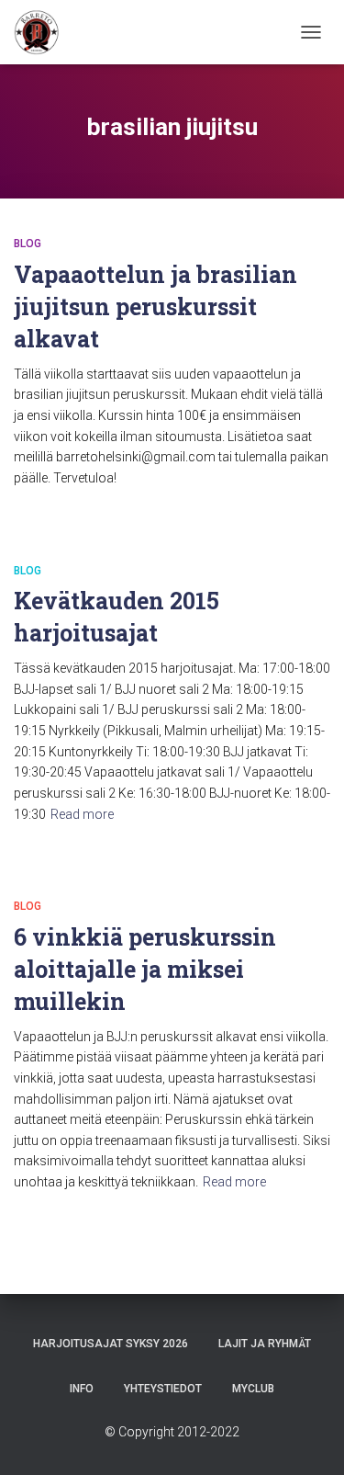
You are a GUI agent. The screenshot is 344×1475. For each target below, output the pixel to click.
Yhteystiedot (163, 1388)
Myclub (253, 1388)
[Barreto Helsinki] (43, 32)
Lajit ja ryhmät (264, 1343)
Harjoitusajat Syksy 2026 (110, 1343)
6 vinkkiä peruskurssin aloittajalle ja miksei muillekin (145, 969)
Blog (27, 243)
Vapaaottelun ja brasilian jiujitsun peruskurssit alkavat (155, 306)
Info (82, 1388)
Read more (82, 814)
